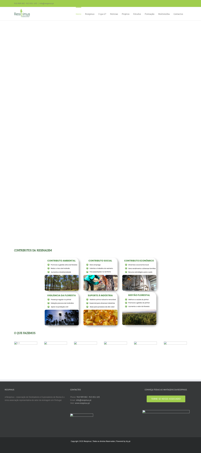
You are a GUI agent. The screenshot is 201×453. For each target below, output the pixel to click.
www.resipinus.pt (82, 403)
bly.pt (128, 441)
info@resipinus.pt (46, 3)
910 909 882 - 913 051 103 (88, 397)
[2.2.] (55, 342)
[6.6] (175, 342)
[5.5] (145, 342)
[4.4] (115, 342)
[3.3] (85, 342)
